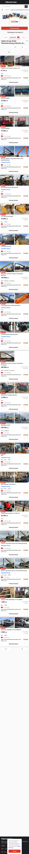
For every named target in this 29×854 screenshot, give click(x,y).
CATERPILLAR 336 (6, 246)
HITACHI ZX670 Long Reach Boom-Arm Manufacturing (12, 159)
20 (22, 47)
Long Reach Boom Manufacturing (10, 305)
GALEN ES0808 (5, 98)
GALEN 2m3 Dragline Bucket (9, 395)
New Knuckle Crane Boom (8, 484)
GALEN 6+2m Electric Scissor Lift (10, 68)
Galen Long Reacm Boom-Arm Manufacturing (14, 570)
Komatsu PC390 (5, 425)
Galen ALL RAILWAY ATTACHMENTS (11, 629)
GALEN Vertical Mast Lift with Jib (10, 513)
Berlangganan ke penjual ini (15, 32)
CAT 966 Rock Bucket (7, 216)
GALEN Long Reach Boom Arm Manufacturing (14, 543)
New (2, 455)
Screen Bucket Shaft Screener (9, 334)
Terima (14, 851)
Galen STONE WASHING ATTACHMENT (12, 599)
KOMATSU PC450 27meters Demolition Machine (12, 274)
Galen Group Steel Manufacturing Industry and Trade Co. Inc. (11, 78)
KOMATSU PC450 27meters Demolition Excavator (12, 364)
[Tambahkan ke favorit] (26, 82)
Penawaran (14, 37)
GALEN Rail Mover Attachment (9, 187)
